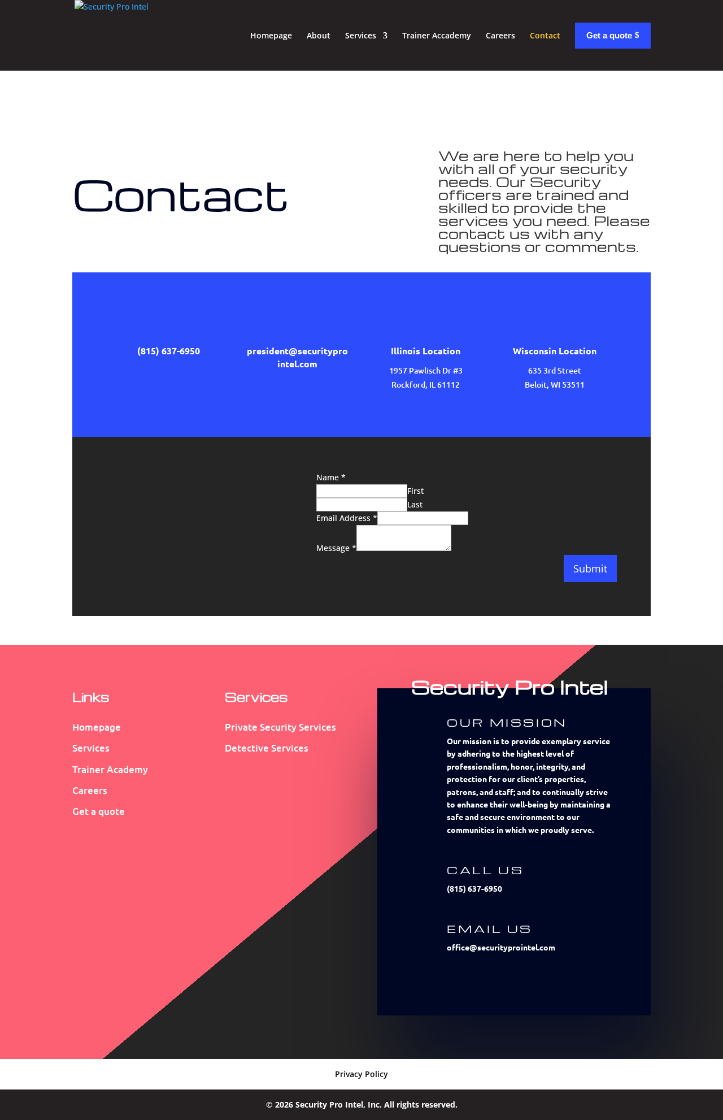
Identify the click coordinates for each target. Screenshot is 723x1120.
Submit (590, 568)
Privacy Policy (361, 1074)
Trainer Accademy (436, 35)
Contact (545, 35)
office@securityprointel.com (501, 947)
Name (331, 477)
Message (336, 547)
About (318, 35)
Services (360, 35)
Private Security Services (280, 726)
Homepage (271, 35)
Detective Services (266, 747)
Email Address (346, 518)
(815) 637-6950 (474, 888)
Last (415, 504)
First (415, 490)
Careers (500, 35)
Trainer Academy (110, 769)
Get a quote (98, 811)
